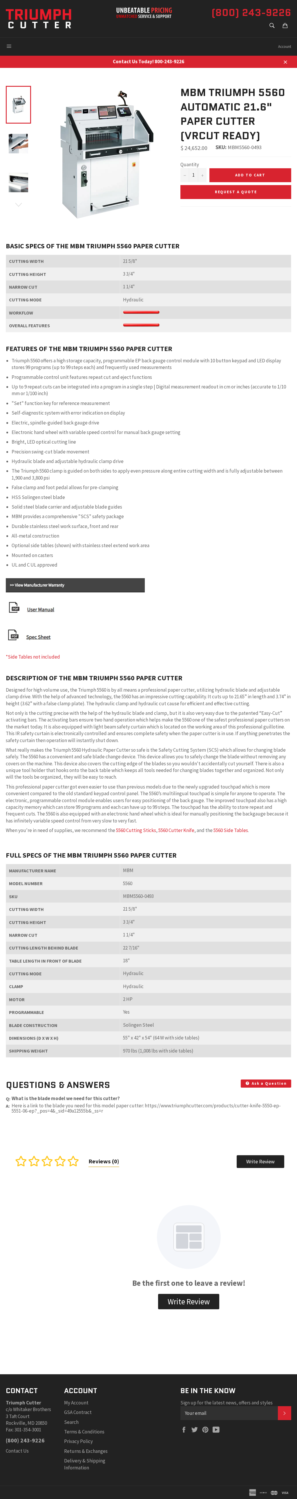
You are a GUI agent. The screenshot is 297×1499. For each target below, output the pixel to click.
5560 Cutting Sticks (136, 830)
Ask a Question (268, 1083)
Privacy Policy (78, 1441)
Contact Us (17, 1451)
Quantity (189, 164)
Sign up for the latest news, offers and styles (226, 1402)
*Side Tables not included (33, 657)
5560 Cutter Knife (176, 830)
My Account (76, 1402)
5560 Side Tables (230, 830)
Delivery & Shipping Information (84, 1464)
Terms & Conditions (84, 1432)
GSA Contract (78, 1412)
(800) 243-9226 (251, 12)
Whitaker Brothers (32, 1409)
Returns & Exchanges (86, 1451)
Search (71, 1422)
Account (284, 46)
